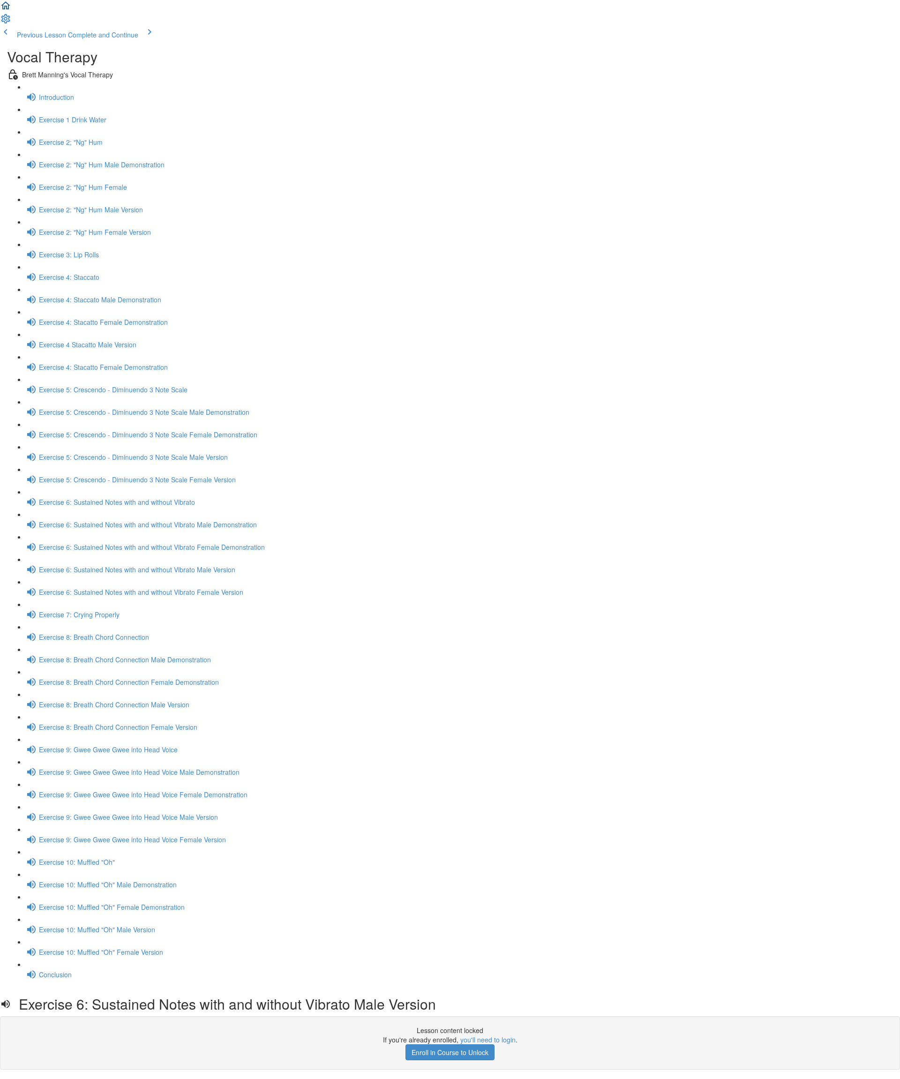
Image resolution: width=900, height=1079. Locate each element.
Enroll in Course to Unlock (450, 1052)
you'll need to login (488, 1039)
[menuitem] (5, 21)
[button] (5, 8)
